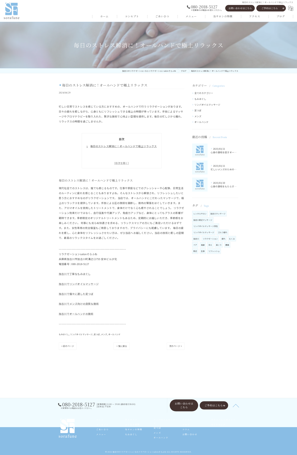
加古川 (196, 238)
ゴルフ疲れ (222, 232)
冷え (210, 245)
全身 (203, 251)
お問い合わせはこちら (240, 8)
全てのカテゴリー (203, 93)
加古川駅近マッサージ (202, 220)
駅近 (195, 251)
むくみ (232, 238)
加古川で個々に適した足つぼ (76, 294)
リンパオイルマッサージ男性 (205, 226)
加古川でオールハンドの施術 (76, 314)
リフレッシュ (214, 251)
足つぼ (97, 334)
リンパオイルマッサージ (81, 334)
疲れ (223, 238)
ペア (195, 245)
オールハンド (114, 334)
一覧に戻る (121, 346)
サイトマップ (218, 424)
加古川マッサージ (218, 213)
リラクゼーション (210, 238)
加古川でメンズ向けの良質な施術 (79, 304)
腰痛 (227, 245)
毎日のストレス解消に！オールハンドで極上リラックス (123, 146)
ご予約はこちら (269, 8)
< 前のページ (67, 346)
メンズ (104, 334)
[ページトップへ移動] (236, 405)
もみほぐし (64, 334)
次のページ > (175, 346)
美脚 (203, 245)
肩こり (219, 245)
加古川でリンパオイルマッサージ (79, 284)
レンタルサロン (200, 213)
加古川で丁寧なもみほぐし (75, 274)
